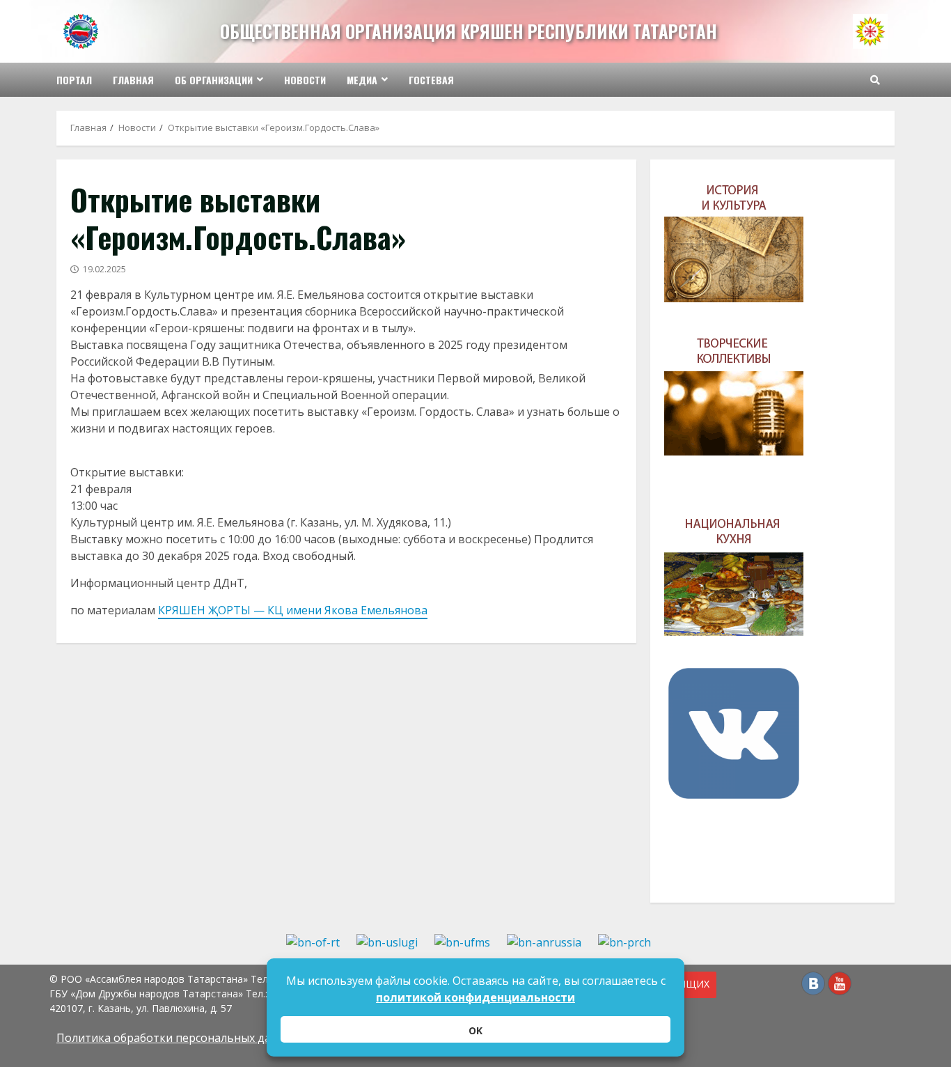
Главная (133, 79)
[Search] (875, 80)
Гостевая (431, 79)
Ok (475, 1030)
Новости (305, 79)
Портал (74, 79)
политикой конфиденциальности (475, 997)
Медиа (362, 79)
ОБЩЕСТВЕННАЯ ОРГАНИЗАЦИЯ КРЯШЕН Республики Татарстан (468, 31)
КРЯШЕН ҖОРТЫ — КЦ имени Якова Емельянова (292, 610)
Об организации (214, 79)
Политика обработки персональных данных (177, 1037)
